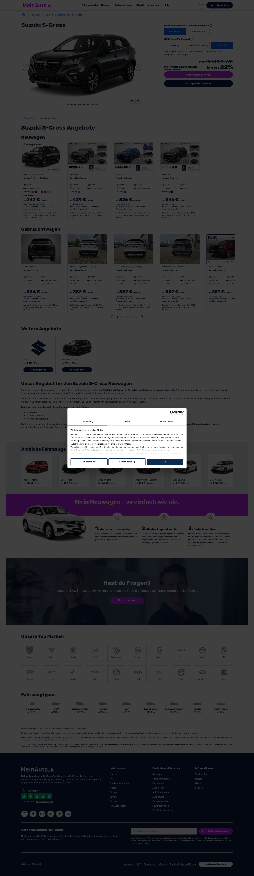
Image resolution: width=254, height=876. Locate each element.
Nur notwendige (89, 462)
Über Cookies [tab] (166, 421)
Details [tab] (127, 421)
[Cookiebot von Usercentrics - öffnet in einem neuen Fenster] (172, 413)
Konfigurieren (125, 462)
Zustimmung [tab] (87, 421)
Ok (165, 462)
